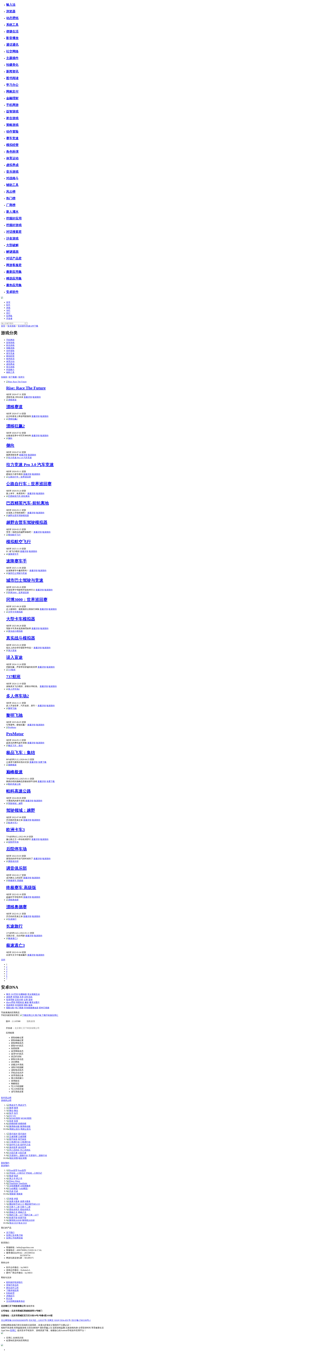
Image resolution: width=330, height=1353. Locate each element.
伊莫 (16, 1199)
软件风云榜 (6, 1098)
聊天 (8, 994)
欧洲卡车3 (15, 829)
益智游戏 (12, 111)
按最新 (4, 377)
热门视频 (19, 1008)
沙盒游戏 (12, 238)
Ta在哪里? (23, 1188)
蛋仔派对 (22, 1134)
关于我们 (10, 1232)
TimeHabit (22, 1183)
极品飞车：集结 (20, 752)
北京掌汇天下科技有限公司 (27, 1028)
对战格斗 (12, 178)
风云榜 (10, 191)
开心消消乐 (25, 1150)
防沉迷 (9, 1298)
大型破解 (12, 245)
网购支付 (12, 91)
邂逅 (27, 1002)
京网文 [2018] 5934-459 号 (58, 1320)
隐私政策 (31, 1021)
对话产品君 (14, 258)
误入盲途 (14, 657)
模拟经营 (12, 145)
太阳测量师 (25, 1186)
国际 (26, 1005)
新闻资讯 (12, 71)
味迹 (16, 1176)
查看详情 (28, 397)
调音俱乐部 (16, 868)
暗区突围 (22, 1158)
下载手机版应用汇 (49, 1015)
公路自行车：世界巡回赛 (29, 483)
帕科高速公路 (18, 791)
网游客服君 (14, 265)
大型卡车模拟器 (20, 619)
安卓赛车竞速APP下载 (28, 326)
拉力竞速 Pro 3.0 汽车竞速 (30, 464)
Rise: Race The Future (26, 388)
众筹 (26, 1000)
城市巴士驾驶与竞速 (24, 580)
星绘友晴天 (25, 1209)
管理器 (16, 997)
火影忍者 (22, 1153)
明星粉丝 (20, 1002)
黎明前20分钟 (28, 1220)
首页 (8, 302)
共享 (22, 997)
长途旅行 (14, 926)
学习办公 (12, 84)
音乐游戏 (12, 171)
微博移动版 (25, 1126)
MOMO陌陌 (26, 1118)
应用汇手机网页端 (14, 1238)
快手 (16, 1113)
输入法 (10, 4)
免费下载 (42, 762)
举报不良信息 (12, 1285)
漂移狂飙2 (15, 426)
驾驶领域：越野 (20, 810)
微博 (16, 1108)
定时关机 (28, 997)
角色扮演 (12, 151)
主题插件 (12, 58)
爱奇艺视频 (44, 1008)
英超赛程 (10, 1005)
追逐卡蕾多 (25, 1201)
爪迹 (16, 1191)
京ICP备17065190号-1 (81, 1320)
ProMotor (15, 733)
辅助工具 (12, 185)
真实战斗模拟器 (20, 638)
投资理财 (10, 1000)
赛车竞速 (12, 138)
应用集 (9, 316)
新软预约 (5, 1163)
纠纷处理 (10, 1293)
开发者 (9, 318)
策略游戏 (12, 124)
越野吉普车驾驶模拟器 (26, 522)
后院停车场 (16, 849)
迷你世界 (22, 1147)
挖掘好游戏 (14, 225)
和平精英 (22, 1139)
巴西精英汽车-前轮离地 (27, 503)
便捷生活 (12, 31)
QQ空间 (14, 994)
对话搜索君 (14, 231)
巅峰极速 (14, 772)
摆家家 (19, 1194)
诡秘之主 (22, 1212)
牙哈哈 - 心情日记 (34, 1173)
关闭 (3, 960)
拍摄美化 (12, 64)
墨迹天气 (22, 1105)
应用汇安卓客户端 (14, 1235)
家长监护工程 (12, 1288)
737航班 (13, 676)
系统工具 (12, 24)
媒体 (30, 1005)
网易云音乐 (25, 1129)
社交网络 (12, 51)
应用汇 (13, 1330)
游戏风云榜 (6, 1100)
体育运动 (12, 158)
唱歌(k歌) (10, 1008)
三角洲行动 (25, 1142)
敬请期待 (36, 397)
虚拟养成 (12, 165)
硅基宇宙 (22, 1217)
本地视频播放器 (31, 1008)
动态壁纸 (12, 18)
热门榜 (10, 198)
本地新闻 (19, 1005)
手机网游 (12, 105)
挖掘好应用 (14, 218)
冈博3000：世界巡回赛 (26, 599)
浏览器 (10, 11)
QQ (14, 1116)
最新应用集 (14, 271)
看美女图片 (34, 1002)
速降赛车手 (16, 561)
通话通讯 (12, 44)
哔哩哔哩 (22, 1124)
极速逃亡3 (15, 945)
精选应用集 (14, 278)
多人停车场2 (17, 696)
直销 (30, 1000)
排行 (8, 313)
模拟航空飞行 (18, 541)
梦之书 (19, 1178)
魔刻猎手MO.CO (32, 1204)
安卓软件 (12, 291)
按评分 (21, 377)
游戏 (8, 308)
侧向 (10, 445)
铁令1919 (22, 1223)
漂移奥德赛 (16, 906)
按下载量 (13, 377)
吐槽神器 (23, 994)
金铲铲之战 (25, 1145)
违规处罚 (10, 1296)
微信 (16, 1110)
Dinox (17, 1181)
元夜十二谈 (25, 1207)
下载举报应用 (12, 1290)
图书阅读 (12, 78)
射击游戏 (12, 118)
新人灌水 (12, 211)
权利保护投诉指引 (14, 1282)
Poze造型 (22, 1170)
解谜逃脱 (12, 251)
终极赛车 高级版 (21, 887)
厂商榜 (10, 205)
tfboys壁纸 (10, 1002)
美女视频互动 (33, 994)
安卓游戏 (11, 326)
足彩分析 (19, 1000)
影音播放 (12, 38)
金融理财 (12, 98)
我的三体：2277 (31, 1215)
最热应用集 (14, 285)
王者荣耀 (22, 1136)
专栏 (8, 310)
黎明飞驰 (14, 715)
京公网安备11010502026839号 (14, 1320)
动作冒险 (12, 131)
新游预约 (5, 1166)
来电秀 (9, 997)
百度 (16, 1121)
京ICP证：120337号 (37, 1320)
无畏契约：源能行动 (37, 1155)
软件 (8, 305)
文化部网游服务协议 (15, 1301)
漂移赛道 (14, 406)
